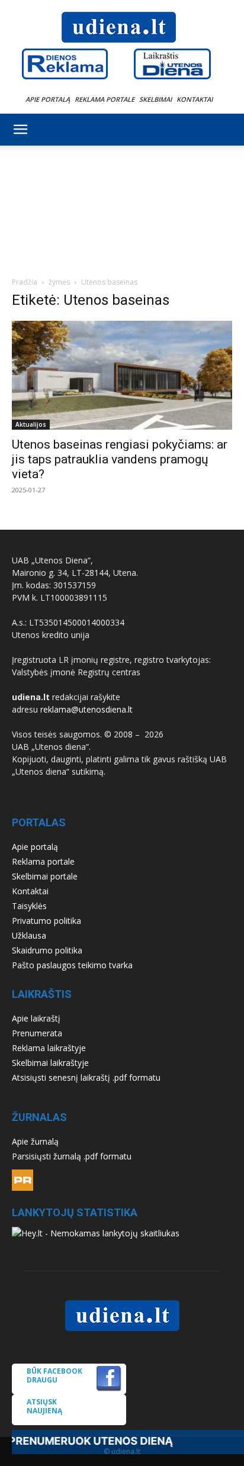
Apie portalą (47, 99)
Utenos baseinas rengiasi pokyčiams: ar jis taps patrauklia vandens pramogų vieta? (119, 459)
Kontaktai (194, 99)
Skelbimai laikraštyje (50, 1062)
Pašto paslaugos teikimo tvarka (72, 965)
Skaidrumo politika (47, 950)
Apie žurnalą (35, 1141)
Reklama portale (104, 99)
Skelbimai (155, 99)
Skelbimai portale (45, 876)
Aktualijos (30, 424)
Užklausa (29, 935)
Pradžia (24, 282)
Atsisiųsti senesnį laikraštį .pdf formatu (86, 1077)
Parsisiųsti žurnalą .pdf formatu (71, 1156)
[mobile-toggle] (20, 130)
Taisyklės (29, 905)
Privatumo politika (46, 920)
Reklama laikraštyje (49, 1047)
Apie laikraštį (36, 1018)
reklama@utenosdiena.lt (86, 709)
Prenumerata (37, 1033)
